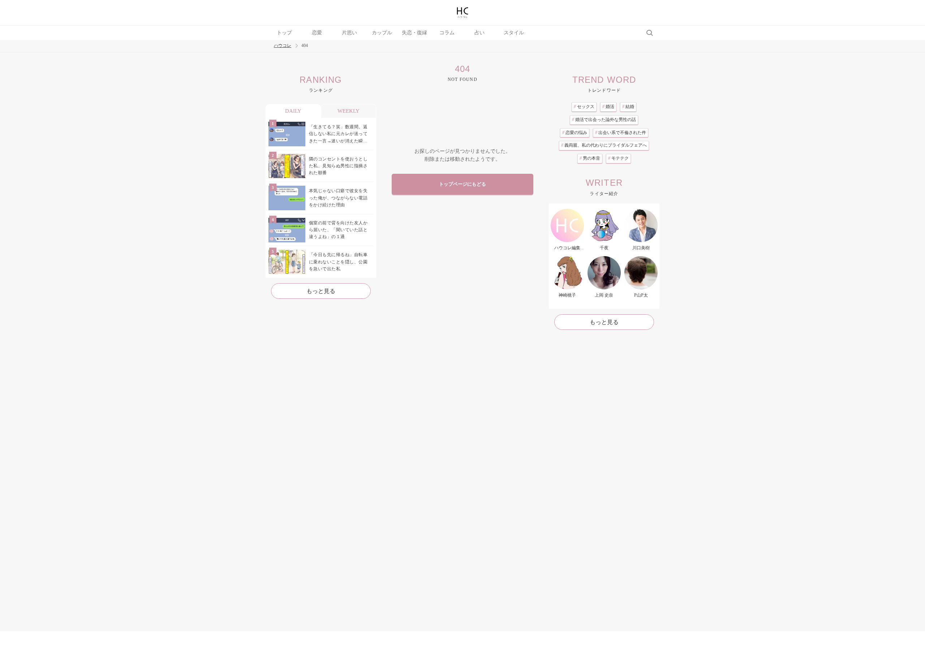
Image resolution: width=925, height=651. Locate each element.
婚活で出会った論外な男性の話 (604, 119)
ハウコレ (282, 45)
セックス (584, 106)
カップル (382, 32)
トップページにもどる (462, 184)
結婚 (628, 106)
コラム (447, 32)
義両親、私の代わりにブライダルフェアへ (604, 145)
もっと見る (320, 291)
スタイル (514, 32)
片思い (349, 32)
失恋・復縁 (414, 32)
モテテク (618, 158)
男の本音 (590, 158)
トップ (284, 32)
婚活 (608, 106)
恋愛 (317, 32)
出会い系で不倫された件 (620, 132)
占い (479, 32)
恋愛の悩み (574, 132)
